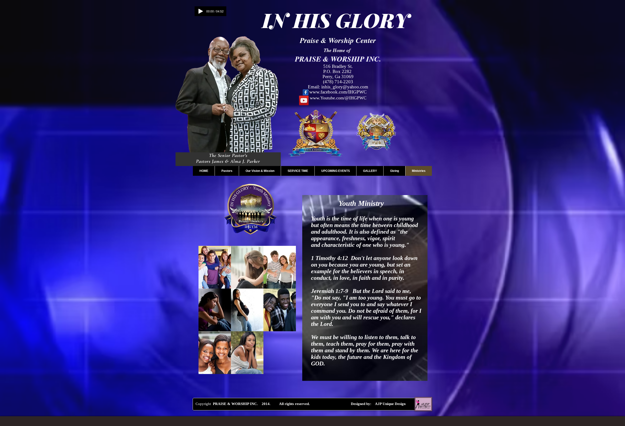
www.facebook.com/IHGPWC (338, 91)
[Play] (200, 11)
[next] (287, 313)
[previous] (207, 313)
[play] (285, 369)
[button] (214, 267)
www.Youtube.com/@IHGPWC (338, 97)
